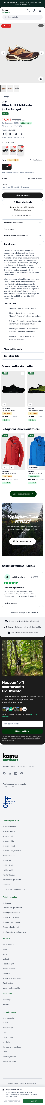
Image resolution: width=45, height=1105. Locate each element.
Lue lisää (14, 1096)
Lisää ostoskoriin (22, 195)
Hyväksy (33, 1101)
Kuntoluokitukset (36, 179)
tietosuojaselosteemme (30, 739)
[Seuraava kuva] (42, 53)
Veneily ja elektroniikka (11, 988)
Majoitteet (7, 903)
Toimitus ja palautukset (12, 1047)
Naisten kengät (9, 860)
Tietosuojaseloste (9, 1057)
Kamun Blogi (8, 1028)
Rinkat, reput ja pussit (11, 917)
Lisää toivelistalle (24, 202)
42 (8, 166)
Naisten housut (9, 875)
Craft (4, 101)
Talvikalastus (8, 983)
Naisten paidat (8, 870)
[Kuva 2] (10, 88)
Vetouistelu (7, 973)
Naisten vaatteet (9, 855)
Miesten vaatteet (9, 826)
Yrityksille (6, 1042)
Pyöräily (6, 1004)
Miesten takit (8, 836)
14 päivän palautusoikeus (22, 210)
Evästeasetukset (9, 1061)
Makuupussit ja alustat (11, 913)
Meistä (5, 1023)
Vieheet (6, 959)
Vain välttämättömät (12, 1101)
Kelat (5, 949)
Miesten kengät (9, 831)
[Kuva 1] (3, 88)
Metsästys (7, 1000)
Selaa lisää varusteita (21, 494)
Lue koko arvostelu (10, 603)
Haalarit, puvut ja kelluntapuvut (14, 889)
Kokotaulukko (37, 160)
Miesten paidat (8, 841)
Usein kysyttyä (8, 1037)
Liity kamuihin (21, 731)
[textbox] (22, 274)
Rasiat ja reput (8, 964)
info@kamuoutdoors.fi (10, 787)
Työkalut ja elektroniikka (12, 922)
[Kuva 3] (17, 88)
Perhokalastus (8, 944)
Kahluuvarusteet (9, 969)
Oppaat (6, 1032)
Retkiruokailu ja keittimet (12, 908)
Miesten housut (9, 846)
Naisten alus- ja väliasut (12, 880)
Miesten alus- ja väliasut (12, 851)
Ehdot (5, 1052)
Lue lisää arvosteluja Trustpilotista (22, 613)
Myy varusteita (8, 1018)
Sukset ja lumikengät (11, 927)
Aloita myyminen (21, 541)
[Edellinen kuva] (3, 53)
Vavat (5, 954)
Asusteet (6, 884)
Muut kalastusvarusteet (12, 978)
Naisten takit (8, 865)
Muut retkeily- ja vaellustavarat (14, 932)
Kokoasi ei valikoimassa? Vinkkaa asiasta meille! (18, 172)
